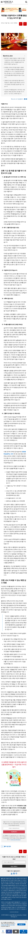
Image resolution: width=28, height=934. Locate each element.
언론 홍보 (16, 912)
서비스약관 (12, 925)
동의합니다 (21, 924)
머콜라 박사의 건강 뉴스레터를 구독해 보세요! (14, 858)
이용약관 (12, 912)
